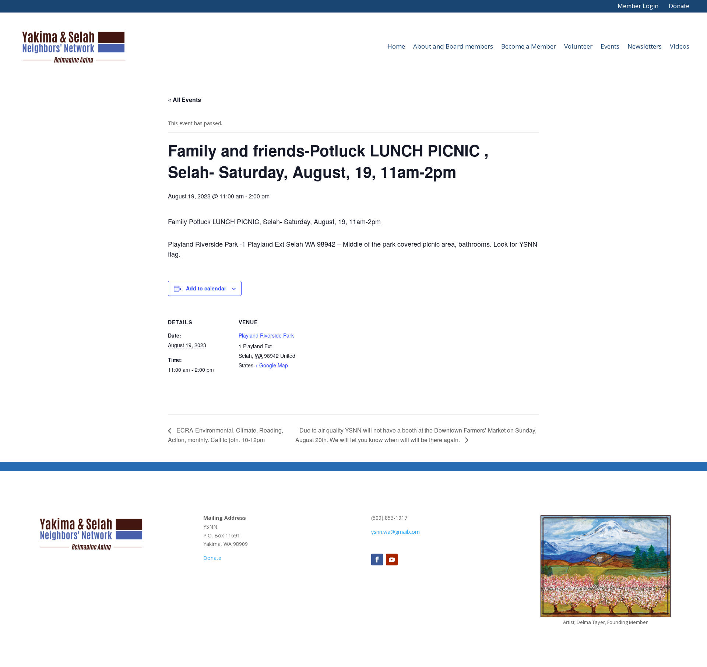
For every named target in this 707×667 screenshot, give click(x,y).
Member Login (638, 6)
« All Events (184, 99)
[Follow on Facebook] (377, 559)
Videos (679, 46)
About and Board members (453, 46)
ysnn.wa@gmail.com (395, 531)
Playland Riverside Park (266, 335)
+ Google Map (271, 365)
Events (610, 46)
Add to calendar (206, 288)
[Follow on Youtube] (392, 559)
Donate (679, 6)
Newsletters (644, 46)
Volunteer (578, 46)
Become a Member (528, 46)
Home (396, 46)
